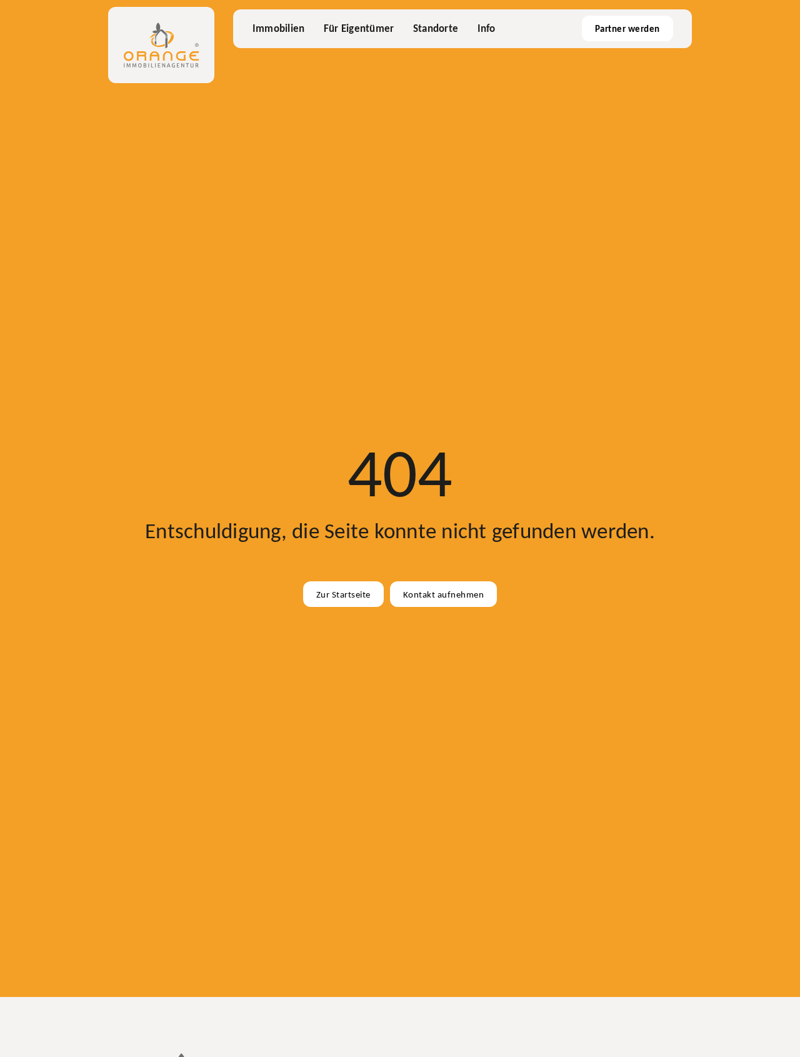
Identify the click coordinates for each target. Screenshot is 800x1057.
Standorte (435, 28)
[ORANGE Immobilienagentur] (161, 45)
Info (487, 28)
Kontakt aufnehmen (443, 594)
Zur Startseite (343, 594)
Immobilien (278, 28)
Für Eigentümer (359, 28)
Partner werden (627, 28)
